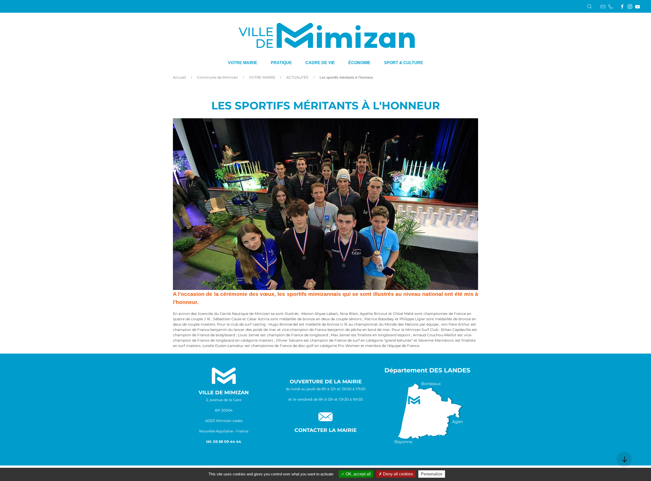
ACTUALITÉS (297, 77)
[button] (589, 6)
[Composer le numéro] (610, 6)
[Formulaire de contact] (602, 6)
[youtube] (637, 6)
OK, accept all (358, 474)
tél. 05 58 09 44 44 (223, 441)
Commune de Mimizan (217, 77)
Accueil (179, 77)
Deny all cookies (397, 474)
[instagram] (629, 6)
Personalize (431, 474)
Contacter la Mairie (325, 430)
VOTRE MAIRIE (262, 77)
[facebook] (622, 6)
